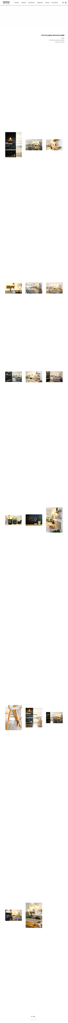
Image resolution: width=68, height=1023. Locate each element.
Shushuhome (34, 1019)
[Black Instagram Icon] (66, 3)
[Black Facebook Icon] (63, 3)
